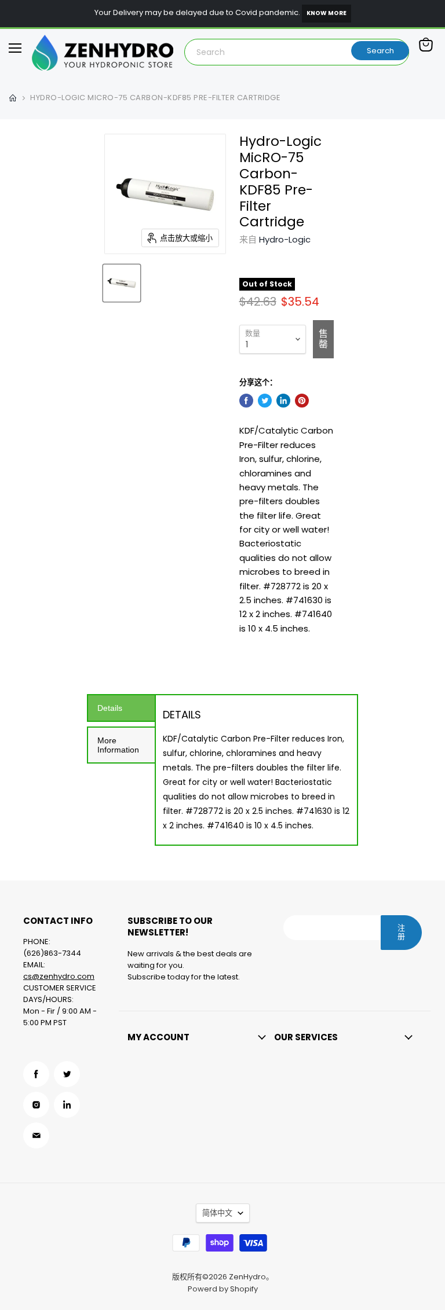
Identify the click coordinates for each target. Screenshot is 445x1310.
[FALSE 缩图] (121, 283)
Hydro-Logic (285, 239)
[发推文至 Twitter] (265, 401)
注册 (401, 932)
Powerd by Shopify (223, 1288)
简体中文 (217, 1213)
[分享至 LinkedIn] (283, 401)
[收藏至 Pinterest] (302, 401)
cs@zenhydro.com (58, 976)
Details (109, 708)
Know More (326, 13)
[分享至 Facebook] (246, 401)
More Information (118, 745)
